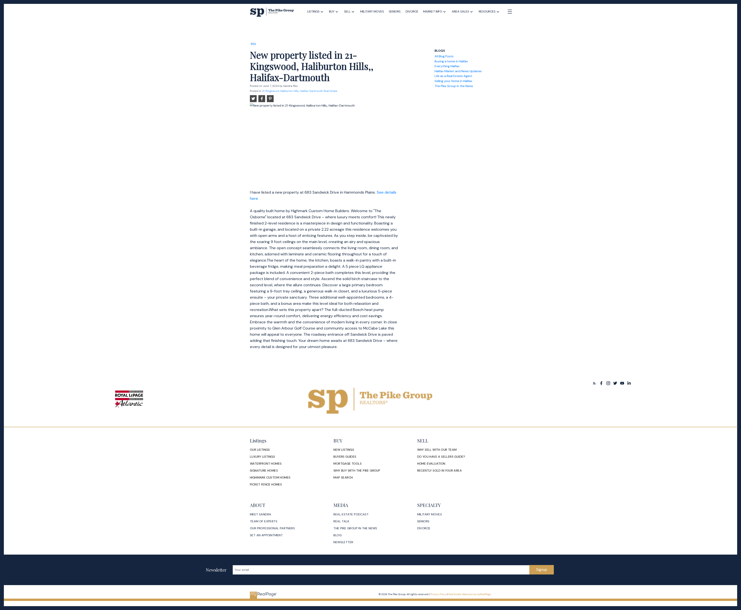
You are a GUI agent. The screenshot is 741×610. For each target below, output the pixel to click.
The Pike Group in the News (454, 86)
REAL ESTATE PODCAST (351, 514)
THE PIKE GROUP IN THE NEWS (355, 528)
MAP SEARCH (343, 478)
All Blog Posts (444, 56)
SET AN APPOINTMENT (266, 535)
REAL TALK (341, 521)
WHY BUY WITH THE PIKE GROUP (356, 471)
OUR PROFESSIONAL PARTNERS (272, 528)
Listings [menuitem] (313, 11)
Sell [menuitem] (347, 11)
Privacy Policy (439, 594)
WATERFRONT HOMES (266, 464)
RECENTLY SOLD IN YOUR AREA (439, 471)
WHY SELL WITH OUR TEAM (437, 450)
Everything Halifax (447, 66)
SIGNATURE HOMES (264, 471)
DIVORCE (424, 528)
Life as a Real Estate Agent (453, 76)
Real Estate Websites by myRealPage (469, 594)
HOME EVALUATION (431, 464)
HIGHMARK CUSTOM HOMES (270, 478)
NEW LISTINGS (343, 450)
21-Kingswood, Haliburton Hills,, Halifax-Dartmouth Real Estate (299, 91)
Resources (487, 11)
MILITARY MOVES (429, 514)
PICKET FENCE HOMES (266, 484)
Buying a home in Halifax (451, 61)
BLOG (337, 535)
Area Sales (460, 11)
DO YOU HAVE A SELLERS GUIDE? (441, 457)
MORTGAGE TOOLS (347, 464)
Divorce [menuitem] (412, 11)
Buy (331, 11)
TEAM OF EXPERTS (263, 521)
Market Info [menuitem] (432, 11)
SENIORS (423, 521)
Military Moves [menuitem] (372, 11)
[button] (594, 383)
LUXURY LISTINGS (262, 457)
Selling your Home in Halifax (453, 81)
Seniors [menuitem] (395, 11)
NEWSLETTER (343, 542)
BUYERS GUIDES (344, 457)
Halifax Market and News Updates (458, 71)
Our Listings (260, 450)
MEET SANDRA (260, 514)
